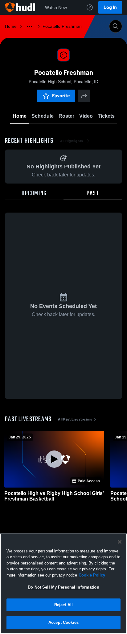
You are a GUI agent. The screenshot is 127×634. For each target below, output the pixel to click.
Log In (110, 7)
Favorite (61, 95)
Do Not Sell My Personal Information (63, 587)
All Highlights (71, 141)
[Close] (119, 542)
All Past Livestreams (75, 419)
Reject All (63, 604)
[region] (63, 583)
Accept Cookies (63, 622)
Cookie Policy (92, 575)
